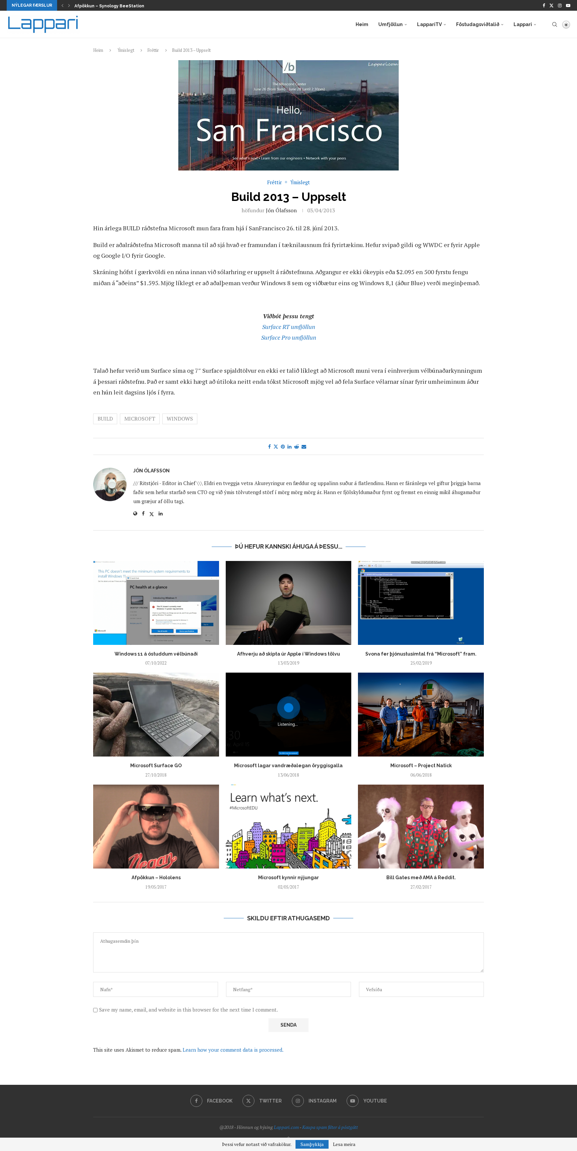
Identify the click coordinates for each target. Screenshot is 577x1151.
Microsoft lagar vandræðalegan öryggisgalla (288, 765)
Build (105, 418)
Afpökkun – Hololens (156, 877)
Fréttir (153, 50)
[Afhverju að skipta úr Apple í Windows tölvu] (289, 603)
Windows (180, 418)
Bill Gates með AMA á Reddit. (421, 877)
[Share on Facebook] (269, 446)
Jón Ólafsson (281, 210)
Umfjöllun (390, 24)
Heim (362, 24)
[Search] (554, 24)
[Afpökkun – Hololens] (156, 827)
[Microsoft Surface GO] (156, 715)
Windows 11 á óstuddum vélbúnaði (156, 654)
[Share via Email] (304, 446)
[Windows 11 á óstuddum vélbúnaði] (156, 603)
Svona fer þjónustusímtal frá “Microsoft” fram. (420, 654)
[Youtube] (568, 5)
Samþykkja (312, 1144)
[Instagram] (560, 5)
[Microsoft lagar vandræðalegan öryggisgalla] (289, 715)
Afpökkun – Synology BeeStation (109, 6)
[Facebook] (544, 5)
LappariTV (429, 24)
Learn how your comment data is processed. (233, 1049)
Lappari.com (286, 1127)
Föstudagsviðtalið (477, 24)
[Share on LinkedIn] (289, 446)
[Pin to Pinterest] (283, 446)
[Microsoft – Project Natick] (421, 715)
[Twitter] (551, 5)
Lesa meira (344, 1144)
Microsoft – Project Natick (421, 765)
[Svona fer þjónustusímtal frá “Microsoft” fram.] (421, 603)
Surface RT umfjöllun (288, 327)
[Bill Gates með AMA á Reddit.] (421, 827)
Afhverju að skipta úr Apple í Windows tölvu (288, 654)
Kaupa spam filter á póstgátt (330, 1127)
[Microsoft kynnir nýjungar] (289, 827)
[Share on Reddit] (296, 446)
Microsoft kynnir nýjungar (288, 877)
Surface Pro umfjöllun (288, 337)
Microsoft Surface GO (156, 765)
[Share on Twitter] (275, 446)
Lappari (523, 24)
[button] (62, 5)
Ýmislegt (126, 50)
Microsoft (139, 418)
